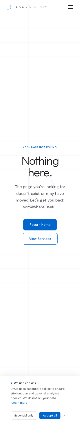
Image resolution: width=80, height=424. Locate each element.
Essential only (23, 415)
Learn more (19, 403)
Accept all (50, 415)
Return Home (40, 224)
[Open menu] (70, 7)
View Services (40, 239)
